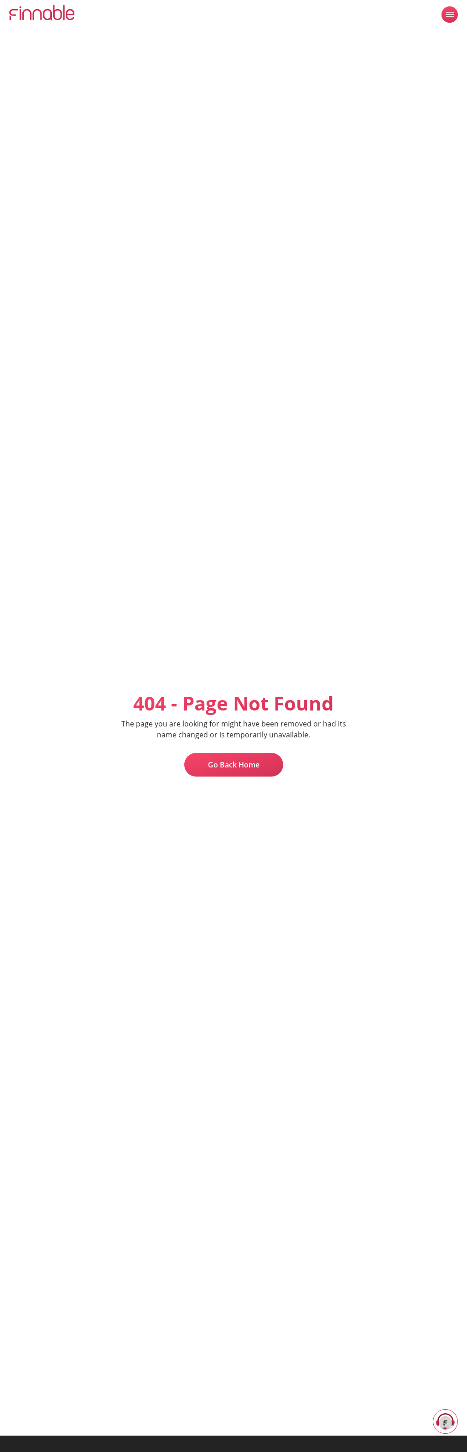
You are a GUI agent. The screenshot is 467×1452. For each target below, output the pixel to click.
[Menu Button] (449, 14)
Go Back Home (233, 765)
